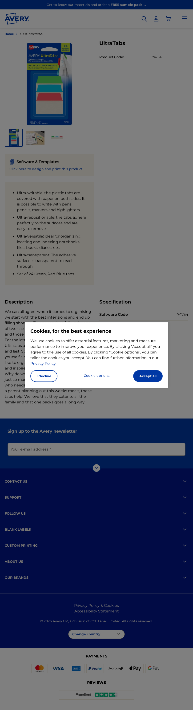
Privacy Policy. (43, 363)
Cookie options (96, 375)
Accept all (148, 376)
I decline (43, 376)
